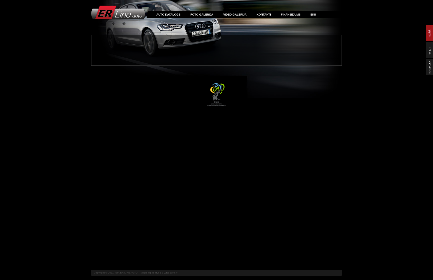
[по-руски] (429, 67)
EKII (313, 14)
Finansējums (290, 14)
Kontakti (264, 14)
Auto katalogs (168, 14)
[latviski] (429, 33)
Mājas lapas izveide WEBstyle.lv (159, 272)
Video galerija (235, 14)
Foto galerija (201, 14)
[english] (429, 50)
